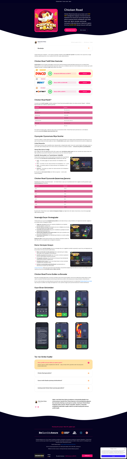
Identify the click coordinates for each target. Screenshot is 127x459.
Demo (70, 1)
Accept (113, 456)
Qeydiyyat (85, 73)
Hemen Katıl (87, 455)
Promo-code (65, 1)
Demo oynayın (83, 30)
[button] (125, 448)
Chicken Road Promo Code (86, 281)
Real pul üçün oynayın (70, 30)
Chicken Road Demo (38, 267)
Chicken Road (59, 1)
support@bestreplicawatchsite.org (68, 444)
